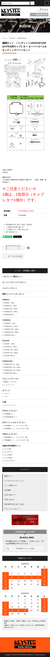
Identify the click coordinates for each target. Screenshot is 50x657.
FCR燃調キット (9, 414)
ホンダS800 (8, 458)
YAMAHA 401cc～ (10, 335)
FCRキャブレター (9, 411)
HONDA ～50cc (9, 303)
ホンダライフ (8, 452)
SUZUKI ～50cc (9, 344)
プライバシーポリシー (12, 509)
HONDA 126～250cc (11, 309)
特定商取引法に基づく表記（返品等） (19, 224)
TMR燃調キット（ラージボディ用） (16, 437)
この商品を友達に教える (15, 227)
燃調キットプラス (10, 382)
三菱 (4, 402)
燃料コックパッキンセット (13, 294)
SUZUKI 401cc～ (22, 38)
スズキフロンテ (9, 461)
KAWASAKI (7, 361)
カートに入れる (15, 256)
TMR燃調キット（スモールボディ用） (17, 440)
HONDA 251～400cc (11, 312)
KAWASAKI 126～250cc (12, 367)
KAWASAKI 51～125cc (12, 364)
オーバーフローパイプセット (14, 282)
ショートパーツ (9, 385)
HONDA (5, 300)
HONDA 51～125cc (10, 306)
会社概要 (7, 490)
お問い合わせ (9, 499)
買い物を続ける (11, 232)
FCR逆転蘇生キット (11, 417)
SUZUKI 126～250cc (11, 350)
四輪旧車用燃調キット (11, 446)
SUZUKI (12, 38)
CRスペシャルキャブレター (14, 422)
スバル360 (7, 449)
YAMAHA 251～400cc (11, 332)
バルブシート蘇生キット (12, 277)
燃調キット (8, 476)
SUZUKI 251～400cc (11, 353)
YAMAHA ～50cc (10, 323)
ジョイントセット (9, 288)
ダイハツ (6, 390)
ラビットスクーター (10, 379)
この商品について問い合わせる (17, 229)
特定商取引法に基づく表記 (14, 504)
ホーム (5, 38)
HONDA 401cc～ (9, 314)
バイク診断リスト (10, 485)
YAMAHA (6, 320)
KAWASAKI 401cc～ (11, 373)
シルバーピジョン (10, 405)
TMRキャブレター (10, 434)
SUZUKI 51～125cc (10, 347)
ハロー (6, 396)
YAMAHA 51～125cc (11, 326)
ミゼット (7, 393)
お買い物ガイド (10, 495)
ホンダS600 (8, 455)
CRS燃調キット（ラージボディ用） (16, 425)
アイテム (44, 9)
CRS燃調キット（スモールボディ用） (17, 428)
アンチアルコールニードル (14, 481)
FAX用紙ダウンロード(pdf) (25, 548)
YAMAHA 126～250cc (11, 329)
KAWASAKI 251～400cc (12, 370)
